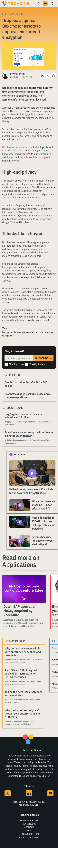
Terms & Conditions (29, 834)
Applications (16, 14)
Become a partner (29, 820)
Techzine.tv (21, 454)
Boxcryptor (7, 332)
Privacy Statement (29, 837)
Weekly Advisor (37, 364)
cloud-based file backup (33, 157)
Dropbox (33, 332)
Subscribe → (43, 358)
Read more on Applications (21, 561)
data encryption (21, 332)
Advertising (29, 823)
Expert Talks (17, 641)
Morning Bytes (16, 364)
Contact (29, 830)
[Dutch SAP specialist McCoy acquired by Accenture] (24, 589)
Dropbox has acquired (13, 147)
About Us (29, 827)
